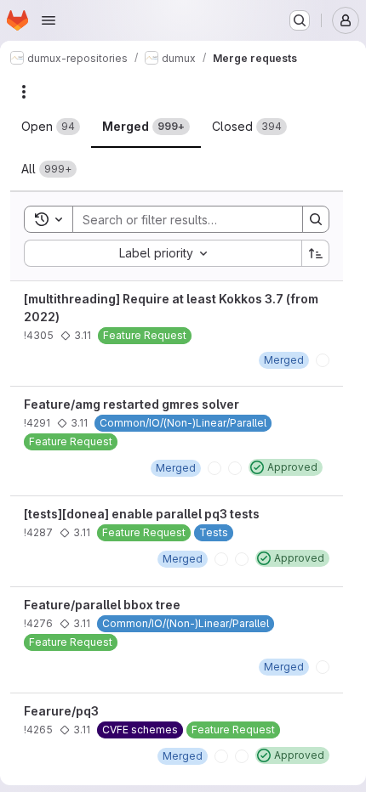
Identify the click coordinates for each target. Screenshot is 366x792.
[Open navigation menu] (48, 20)
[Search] (315, 219)
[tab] (50, 126)
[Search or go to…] (299, 20)
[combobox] (162, 253)
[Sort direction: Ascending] (315, 253)
